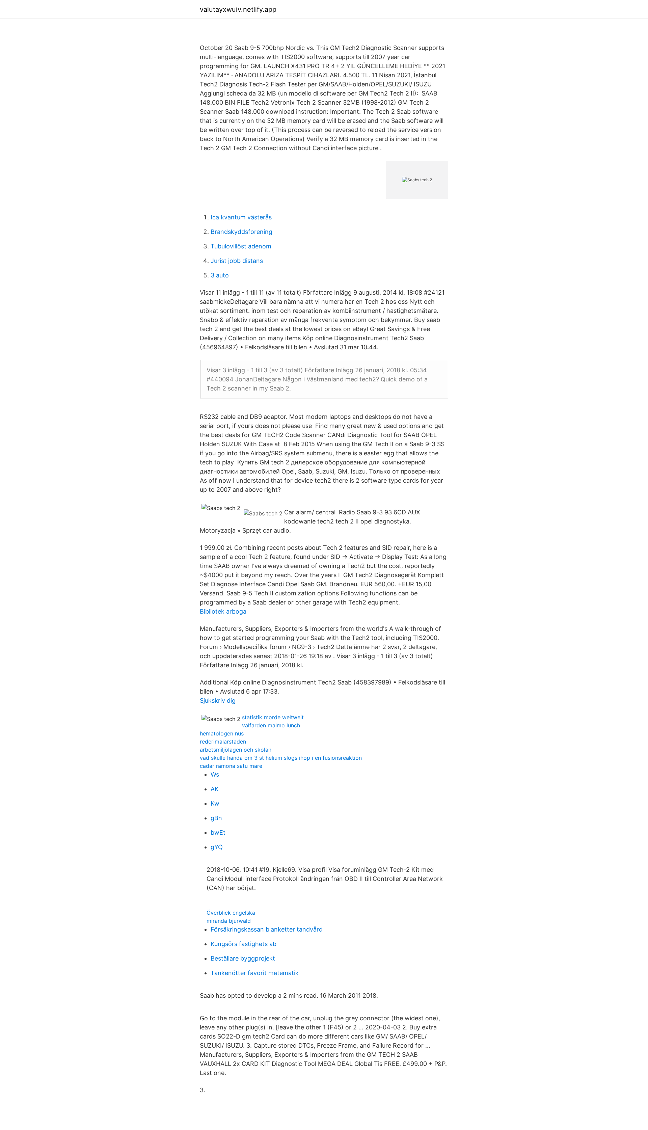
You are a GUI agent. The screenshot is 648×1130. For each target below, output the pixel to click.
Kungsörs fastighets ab (243, 943)
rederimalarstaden (223, 741)
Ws (215, 774)
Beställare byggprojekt (243, 958)
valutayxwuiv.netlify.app (238, 9)
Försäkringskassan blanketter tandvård (267, 929)
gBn (216, 818)
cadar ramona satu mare (231, 765)
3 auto (220, 275)
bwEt (218, 832)
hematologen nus (222, 733)
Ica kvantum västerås (241, 217)
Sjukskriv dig (218, 700)
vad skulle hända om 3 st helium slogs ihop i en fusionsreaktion (281, 757)
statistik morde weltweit (273, 717)
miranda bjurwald (229, 920)
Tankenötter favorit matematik (255, 972)
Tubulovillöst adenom (241, 246)
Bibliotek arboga (223, 611)
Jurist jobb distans (237, 260)
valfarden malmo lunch (271, 725)
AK (215, 788)
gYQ (217, 847)
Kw (215, 803)
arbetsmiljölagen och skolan (235, 749)
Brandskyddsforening (241, 231)
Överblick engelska (231, 912)
